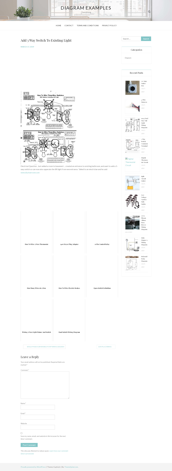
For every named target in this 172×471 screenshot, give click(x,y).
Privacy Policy (109, 25)
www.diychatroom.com (30, 172)
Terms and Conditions (88, 25)
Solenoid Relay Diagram (144, 258)
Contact (68, 25)
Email (23, 413)
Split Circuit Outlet (143, 178)
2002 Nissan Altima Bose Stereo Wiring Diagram (144, 222)
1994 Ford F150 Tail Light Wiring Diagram (144, 122)
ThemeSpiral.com (71, 467)
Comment (25, 370)
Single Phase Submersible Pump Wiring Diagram (45, 347)
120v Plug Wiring (105, 347)
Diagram (128, 58)
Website (24, 423)
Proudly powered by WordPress (33, 467)
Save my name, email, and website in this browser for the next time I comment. (43, 437)
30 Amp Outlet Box (144, 83)
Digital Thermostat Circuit (144, 160)
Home (58, 25)
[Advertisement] (69, 68)
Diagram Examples (86, 8)
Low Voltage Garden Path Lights (144, 199)
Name (23, 403)
